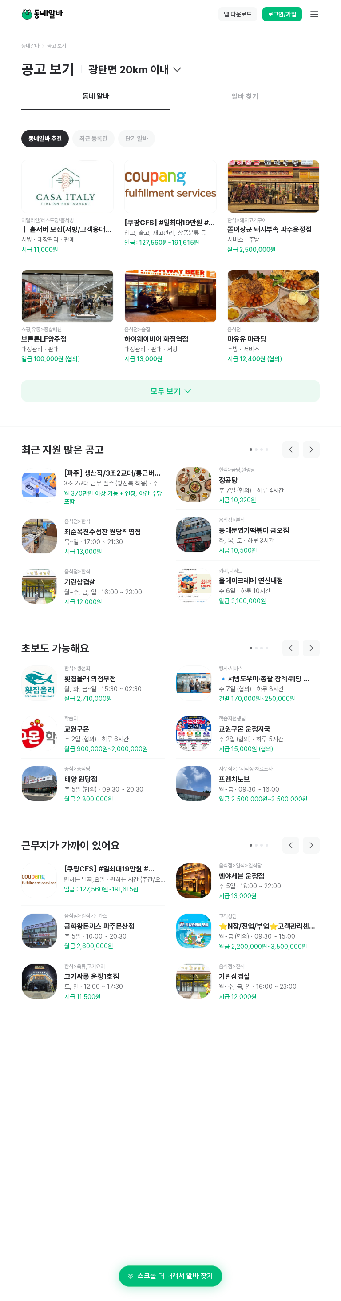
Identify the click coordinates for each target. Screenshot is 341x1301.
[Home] (42, 14)
